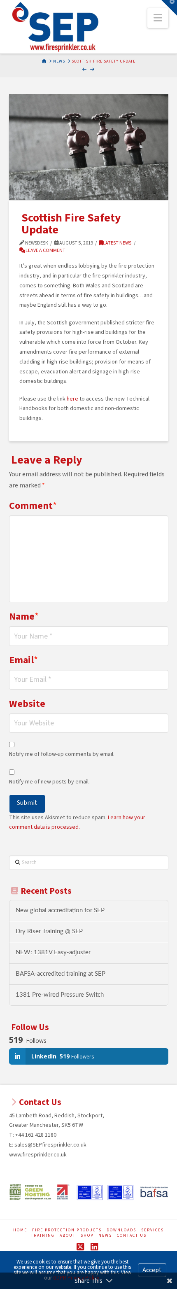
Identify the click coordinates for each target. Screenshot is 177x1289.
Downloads (121, 1230)
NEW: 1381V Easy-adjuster (53, 952)
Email (23, 660)
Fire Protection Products (67, 1230)
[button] (157, 18)
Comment (33, 506)
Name (24, 616)
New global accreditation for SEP (60, 910)
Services (152, 1230)
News (105, 1235)
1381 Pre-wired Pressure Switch (60, 995)
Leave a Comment (45, 250)
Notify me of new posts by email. (49, 782)
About (68, 1235)
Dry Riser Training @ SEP (49, 931)
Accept (152, 1270)
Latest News (117, 243)
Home (20, 1230)
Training (43, 1235)
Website (27, 704)
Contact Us (132, 1235)
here (72, 399)
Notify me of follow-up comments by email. (61, 754)
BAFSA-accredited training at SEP (60, 974)
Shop (87, 1235)
